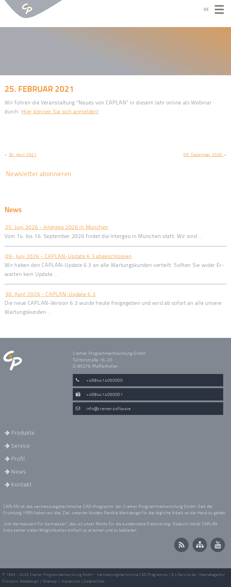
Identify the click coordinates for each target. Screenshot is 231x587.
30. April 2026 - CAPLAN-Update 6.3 (50, 294)
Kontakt (21, 484)
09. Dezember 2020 (203, 154)
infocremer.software (108, 408)
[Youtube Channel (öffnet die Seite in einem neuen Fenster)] (218, 545)
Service (20, 446)
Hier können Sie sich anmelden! (60, 111)
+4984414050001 (104, 394)
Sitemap (50, 581)
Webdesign (29, 581)
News (18, 471)
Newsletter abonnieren (38, 173)
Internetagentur (212, 574)
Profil (18, 459)
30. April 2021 (23, 154)
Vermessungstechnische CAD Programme (132, 574)
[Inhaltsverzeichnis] (199, 545)
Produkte (23, 433)
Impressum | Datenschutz (83, 581)
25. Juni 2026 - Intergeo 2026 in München (56, 226)
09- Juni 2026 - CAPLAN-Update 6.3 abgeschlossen (68, 256)
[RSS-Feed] (181, 545)
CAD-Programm (98, 506)
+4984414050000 (104, 380)
